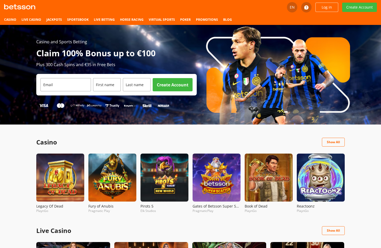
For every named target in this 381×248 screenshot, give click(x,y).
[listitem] (10, 20)
